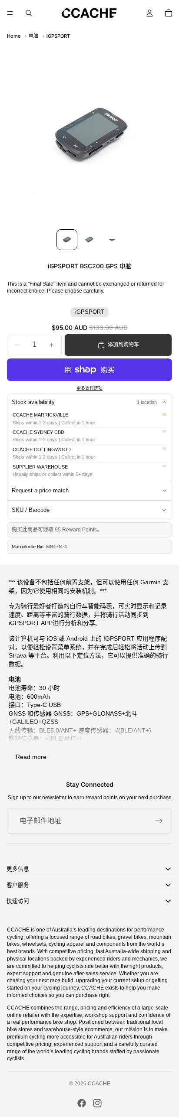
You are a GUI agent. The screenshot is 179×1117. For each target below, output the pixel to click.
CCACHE (99, 1084)
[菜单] (10, 13)
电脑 (33, 36)
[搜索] (28, 13)
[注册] (159, 821)
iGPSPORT (58, 36)
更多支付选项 (89, 388)
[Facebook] (81, 1103)
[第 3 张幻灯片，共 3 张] (112, 239)
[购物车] (168, 13)
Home (13, 36)
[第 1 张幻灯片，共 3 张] (66, 239)
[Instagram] (97, 1103)
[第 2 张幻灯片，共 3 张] (89, 239)
